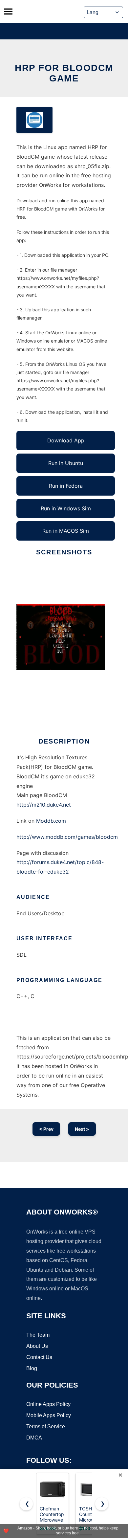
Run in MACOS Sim (65, 530)
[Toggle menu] (8, 11)
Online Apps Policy (48, 1404)
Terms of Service (45, 1426)
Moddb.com (51, 820)
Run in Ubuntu (65, 463)
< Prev (46, 1129)
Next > (82, 1129)
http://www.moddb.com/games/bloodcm (67, 837)
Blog (31, 1368)
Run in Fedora (66, 485)
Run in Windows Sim (66, 508)
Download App (65, 440)
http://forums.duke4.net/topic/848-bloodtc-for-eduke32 (60, 867)
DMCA (34, 1437)
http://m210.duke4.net (43, 804)
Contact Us (39, 1357)
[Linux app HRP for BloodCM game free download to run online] (34, 120)
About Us (37, 1346)
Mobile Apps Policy (48, 1415)
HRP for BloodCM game (64, 73)
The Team (38, 1335)
